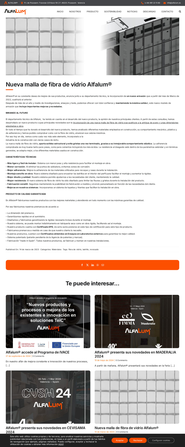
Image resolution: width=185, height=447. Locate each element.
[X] (87, 265)
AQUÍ (61, 444)
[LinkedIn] (92, 265)
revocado (94, 249)
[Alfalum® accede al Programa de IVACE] (48, 321)
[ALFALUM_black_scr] (15, 9)
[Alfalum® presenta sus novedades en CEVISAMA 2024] (48, 397)
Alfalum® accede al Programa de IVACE (38, 352)
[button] (180, 12)
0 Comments (38, 356)
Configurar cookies (161, 440)
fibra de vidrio (75, 249)
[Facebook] (82, 265)
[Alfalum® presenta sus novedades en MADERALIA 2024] (137, 321)
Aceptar (120, 440)
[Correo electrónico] (102, 265)
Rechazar (137, 440)
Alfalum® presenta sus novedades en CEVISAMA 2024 (45, 430)
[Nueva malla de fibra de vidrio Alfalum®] (137, 397)
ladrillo (86, 249)
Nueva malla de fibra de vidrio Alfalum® (127, 428)
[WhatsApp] (97, 265)
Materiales (56, 249)
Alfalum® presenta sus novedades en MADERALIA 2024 (135, 354)
